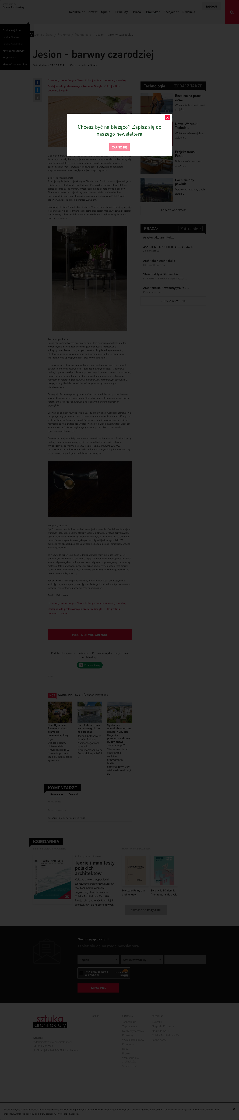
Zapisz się (119, 147)
